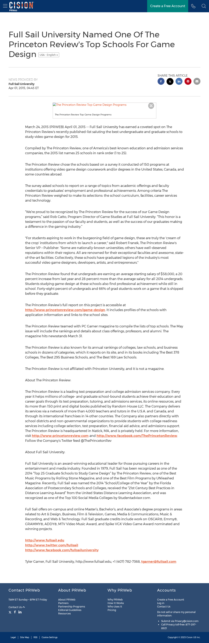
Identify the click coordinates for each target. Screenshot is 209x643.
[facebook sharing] (161, 82)
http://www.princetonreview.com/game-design (65, 310)
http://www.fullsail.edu (44, 540)
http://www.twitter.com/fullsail (51, 545)
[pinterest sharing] (188, 82)
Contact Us (15, 607)
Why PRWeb (115, 599)
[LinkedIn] (20, 612)
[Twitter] (10, 612)
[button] (204, 6)
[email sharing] (196, 82)
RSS (35, 637)
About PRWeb (66, 599)
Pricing (112, 610)
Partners (63, 603)
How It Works (116, 603)
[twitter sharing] (170, 82)
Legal (13, 637)
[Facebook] (15, 612)
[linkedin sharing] (179, 82)
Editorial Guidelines (69, 610)
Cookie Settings (50, 637)
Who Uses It (115, 606)
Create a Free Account (170, 599)
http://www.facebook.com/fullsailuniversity (62, 550)
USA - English (48, 54)
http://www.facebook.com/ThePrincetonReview (137, 436)
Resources (64, 613)
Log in (160, 603)
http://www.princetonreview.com (60, 436)
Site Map (24, 637)
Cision (189, 637)
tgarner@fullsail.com (158, 562)
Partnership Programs (71, 606)
